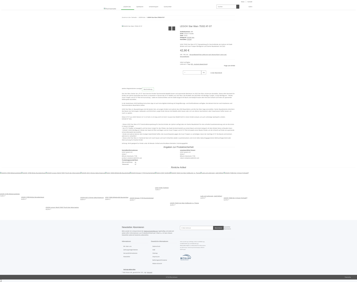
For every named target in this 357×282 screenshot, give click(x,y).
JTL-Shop (353, 277)
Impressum (156, 256)
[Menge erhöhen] (202, 76)
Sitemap (155, 253)
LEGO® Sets (190, 37)
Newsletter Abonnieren (227, 228)
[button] (242, 6)
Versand (149, 272)
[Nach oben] (0, 280)
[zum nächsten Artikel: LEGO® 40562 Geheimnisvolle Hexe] (169, 18)
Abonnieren (218, 228)
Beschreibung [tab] (148, 89)
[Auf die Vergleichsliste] (169, 28)
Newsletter (126, 256)
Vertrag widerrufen (129, 269)
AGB (153, 250)
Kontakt (249, 2)
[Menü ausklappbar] (105, 5)
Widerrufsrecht (157, 263)
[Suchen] (237, 7)
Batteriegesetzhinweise (159, 260)
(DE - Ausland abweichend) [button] (199, 64)
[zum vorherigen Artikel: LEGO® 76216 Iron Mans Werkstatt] (166, 18)
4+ (135, 162)
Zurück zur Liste (126, 17)
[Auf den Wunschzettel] (173, 28)
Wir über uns (127, 246)
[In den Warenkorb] (123, 24)
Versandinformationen (130, 253)
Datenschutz (156, 246)
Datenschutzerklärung (151, 231)
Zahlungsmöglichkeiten (130, 250)
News (243, 2)
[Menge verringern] (181, 72)
